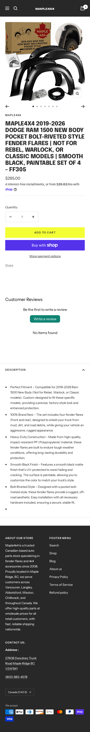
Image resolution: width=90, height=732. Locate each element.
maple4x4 (13, 115)
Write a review (45, 319)
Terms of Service (61, 585)
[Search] (15, 8)
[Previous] (7, 106)
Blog (52, 561)
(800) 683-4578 (16, 677)
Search (54, 545)
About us (55, 569)
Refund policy (58, 593)
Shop (53, 553)
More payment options (45, 256)
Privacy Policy (58, 577)
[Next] (83, 106)
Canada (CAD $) (17, 692)
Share (9, 265)
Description (15, 369)
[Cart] (82, 8)
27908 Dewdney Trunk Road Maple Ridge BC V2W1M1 (20, 663)
